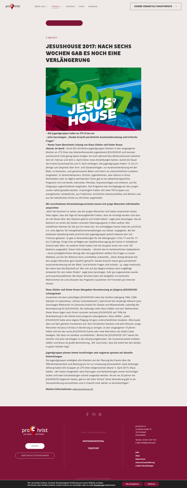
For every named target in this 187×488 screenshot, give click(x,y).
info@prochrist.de (148, 443)
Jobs (137, 452)
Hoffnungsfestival (93, 441)
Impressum (140, 459)
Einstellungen (99, 485)
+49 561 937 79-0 (149, 440)
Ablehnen (151, 484)
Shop (137, 455)
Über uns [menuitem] (40, 6)
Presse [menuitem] (55, 6)
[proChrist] (13, 6)
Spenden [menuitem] (93, 6)
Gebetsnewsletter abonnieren (35, 455)
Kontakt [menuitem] (70, 6)
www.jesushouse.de (83, 389)
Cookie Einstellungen (144, 466)
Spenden (35, 446)
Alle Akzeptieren (132, 484)
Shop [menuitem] (81, 6)
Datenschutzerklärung (145, 462)
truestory (93, 448)
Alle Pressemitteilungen (67, 23)
